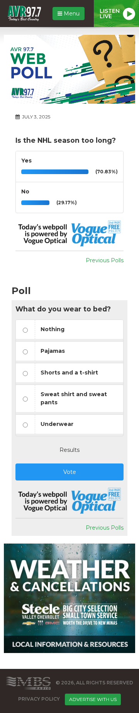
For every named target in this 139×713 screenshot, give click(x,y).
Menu (71, 13)
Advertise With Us (93, 699)
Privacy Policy (39, 699)
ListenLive (110, 13)
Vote (69, 471)
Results (69, 449)
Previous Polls (105, 260)
